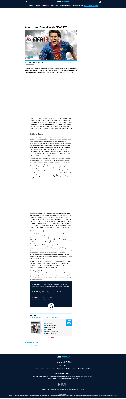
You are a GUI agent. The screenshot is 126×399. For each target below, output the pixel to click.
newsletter (55, 6)
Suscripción (61, 378)
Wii (53, 317)
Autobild (44, 389)
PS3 (31, 317)
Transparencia (76, 376)
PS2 (56, 317)
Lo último (31, 6)
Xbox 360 (35, 317)
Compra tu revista (91, 6)
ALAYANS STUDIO (30, 64)
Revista (75, 368)
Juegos (38, 6)
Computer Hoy (65, 389)
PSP (58, 317)
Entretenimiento (65, 6)
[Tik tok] (62, 362)
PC (43, 317)
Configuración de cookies (71, 378)
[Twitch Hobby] (59, 362)
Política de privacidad (55, 376)
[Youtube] (71, 362)
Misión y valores (52, 378)
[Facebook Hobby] (55, 362)
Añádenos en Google (68, 62)
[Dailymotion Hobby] (66, 362)
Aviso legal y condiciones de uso (40, 376)
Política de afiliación (87, 376)
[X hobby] (57, 362)
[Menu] (26, 2)
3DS (45, 317)
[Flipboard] (68, 362)
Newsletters (81, 368)
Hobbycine (44, 6)
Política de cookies (67, 376)
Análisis (31, 345)
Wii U (40, 317)
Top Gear (82, 389)
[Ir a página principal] (63, 2)
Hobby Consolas (74, 389)
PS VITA (49, 317)
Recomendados (78, 6)
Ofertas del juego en (46, 337)
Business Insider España (54, 389)
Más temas (88, 368)
